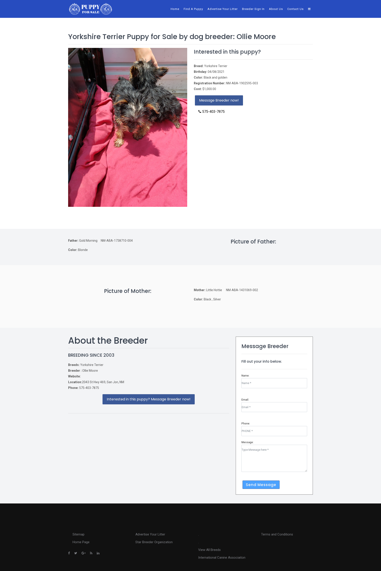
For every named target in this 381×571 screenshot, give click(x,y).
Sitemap (78, 534)
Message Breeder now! (219, 100)
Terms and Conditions (277, 534)
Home (175, 9)
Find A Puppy (193, 9)
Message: (247, 442)
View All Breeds (209, 550)
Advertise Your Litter (222, 9)
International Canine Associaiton (221, 558)
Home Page (81, 542)
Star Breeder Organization (154, 542)
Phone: (245, 423)
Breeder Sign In (253, 9)
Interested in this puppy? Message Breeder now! (148, 399)
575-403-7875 (213, 111)
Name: (245, 375)
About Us (276, 9)
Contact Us (295, 9)
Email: (245, 399)
